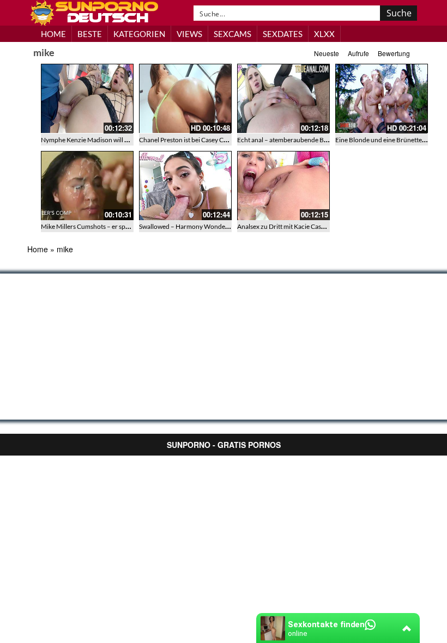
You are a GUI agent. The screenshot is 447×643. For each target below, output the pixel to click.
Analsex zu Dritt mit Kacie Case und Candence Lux (307, 226)
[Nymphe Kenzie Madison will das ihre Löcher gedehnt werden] (87, 99)
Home (37, 249)
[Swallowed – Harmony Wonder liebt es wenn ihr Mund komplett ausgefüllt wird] (185, 186)
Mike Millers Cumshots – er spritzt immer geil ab (108, 226)
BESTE (89, 34)
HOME (53, 34)
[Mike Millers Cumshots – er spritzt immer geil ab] (87, 186)
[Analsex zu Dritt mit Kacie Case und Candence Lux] (283, 186)
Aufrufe (358, 53)
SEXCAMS (232, 34)
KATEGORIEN (139, 34)
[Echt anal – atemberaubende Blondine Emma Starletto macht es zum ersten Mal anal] (283, 99)
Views (189, 34)
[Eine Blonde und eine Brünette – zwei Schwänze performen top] (381, 99)
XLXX (324, 34)
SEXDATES (283, 34)
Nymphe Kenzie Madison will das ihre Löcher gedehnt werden (128, 140)
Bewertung (394, 53)
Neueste (326, 53)
